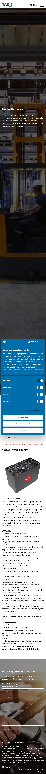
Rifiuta (23, 430)
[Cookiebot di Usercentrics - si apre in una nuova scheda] (28, 342)
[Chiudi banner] (42, 342)
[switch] (40, 387)
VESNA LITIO (11, 438)
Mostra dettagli (33, 410)
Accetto (8, 767)
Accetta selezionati (23, 424)
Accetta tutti (23, 417)
